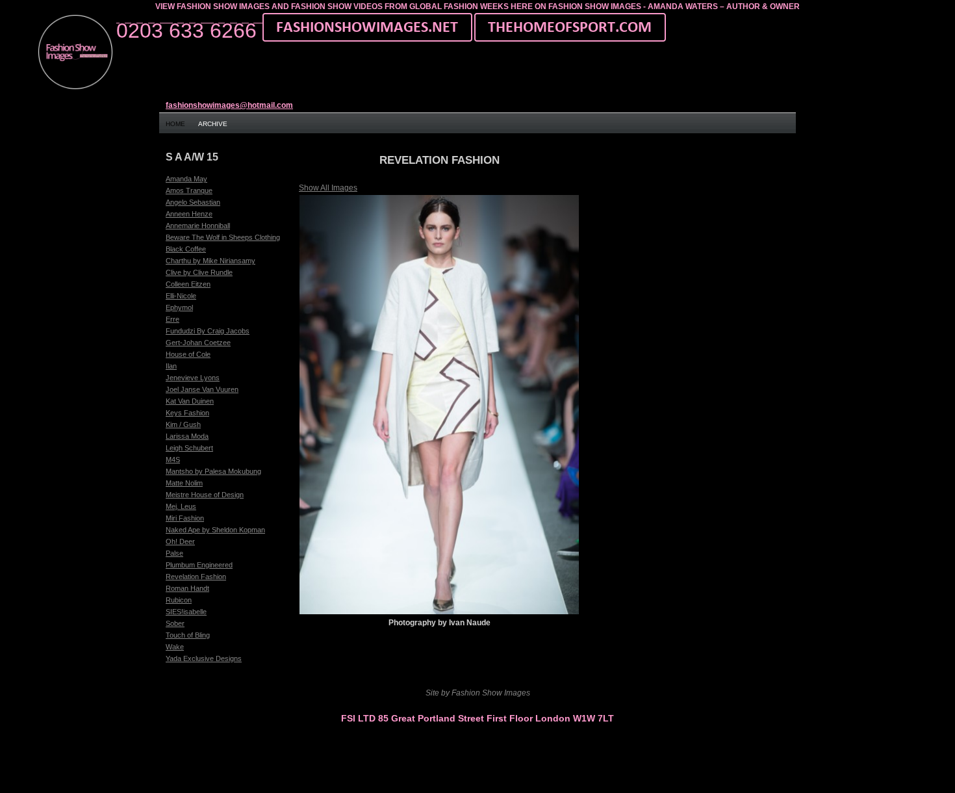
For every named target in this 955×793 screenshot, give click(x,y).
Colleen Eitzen (188, 284)
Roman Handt (187, 588)
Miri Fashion (185, 518)
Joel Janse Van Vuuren (202, 389)
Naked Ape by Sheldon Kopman (215, 530)
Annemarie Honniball (198, 225)
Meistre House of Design (205, 495)
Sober (175, 623)
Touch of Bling (188, 635)
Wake (175, 647)
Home (175, 123)
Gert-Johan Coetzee (198, 342)
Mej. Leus (181, 506)
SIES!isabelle (186, 612)
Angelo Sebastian (193, 202)
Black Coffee (186, 249)
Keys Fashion (187, 413)
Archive (212, 123)
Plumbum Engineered (199, 565)
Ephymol (179, 307)
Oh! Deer (180, 541)
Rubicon (179, 600)
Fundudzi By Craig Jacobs (207, 331)
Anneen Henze (189, 214)
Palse (174, 553)
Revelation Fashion (196, 576)
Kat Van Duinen (190, 401)
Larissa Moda (187, 436)
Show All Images (328, 187)
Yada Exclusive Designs (204, 658)
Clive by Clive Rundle (199, 272)
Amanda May (186, 179)
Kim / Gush (183, 424)
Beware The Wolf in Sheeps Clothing (223, 237)
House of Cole (188, 354)
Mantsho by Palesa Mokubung (213, 471)
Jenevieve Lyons (193, 378)
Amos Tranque (189, 190)
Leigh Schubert (189, 448)
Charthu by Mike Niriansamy (210, 261)
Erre (172, 319)
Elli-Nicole (181, 296)
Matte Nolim (184, 483)
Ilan (171, 366)
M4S (173, 459)
